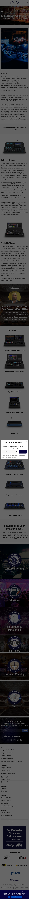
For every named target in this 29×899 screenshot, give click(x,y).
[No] (27, 894)
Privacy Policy (18, 896)
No (12, 896)
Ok (9, 896)
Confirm (23, 452)
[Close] (26, 441)
